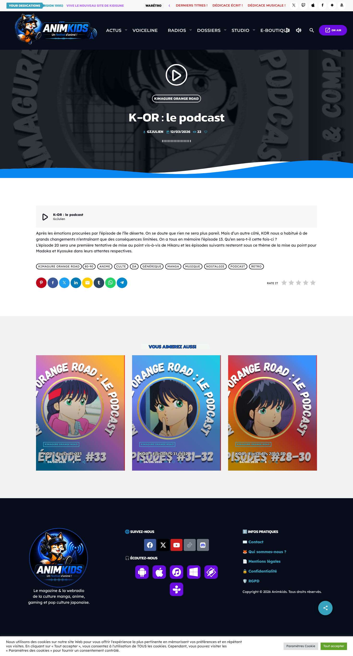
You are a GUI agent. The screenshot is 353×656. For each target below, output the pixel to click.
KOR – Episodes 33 (62, 453)
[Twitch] (303, 5)
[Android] (332, 5)
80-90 (89, 266)
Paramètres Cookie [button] (300, 646)
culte (121, 266)
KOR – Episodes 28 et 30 (260, 453)
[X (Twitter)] (294, 5)
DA (134, 266)
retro (256, 266)
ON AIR (333, 30)
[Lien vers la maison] (55, 30)
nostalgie (215, 266)
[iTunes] (313, 5)
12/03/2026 (178, 132)
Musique (192, 266)
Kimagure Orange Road (176, 98)
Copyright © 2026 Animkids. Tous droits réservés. (282, 592)
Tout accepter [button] (333, 646)
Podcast (238, 266)
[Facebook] (322, 5)
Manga (173, 266)
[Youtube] (176, 545)
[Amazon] (342, 5)
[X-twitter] (163, 545)
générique (152, 266)
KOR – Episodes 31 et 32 (163, 453)
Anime (104, 266)
